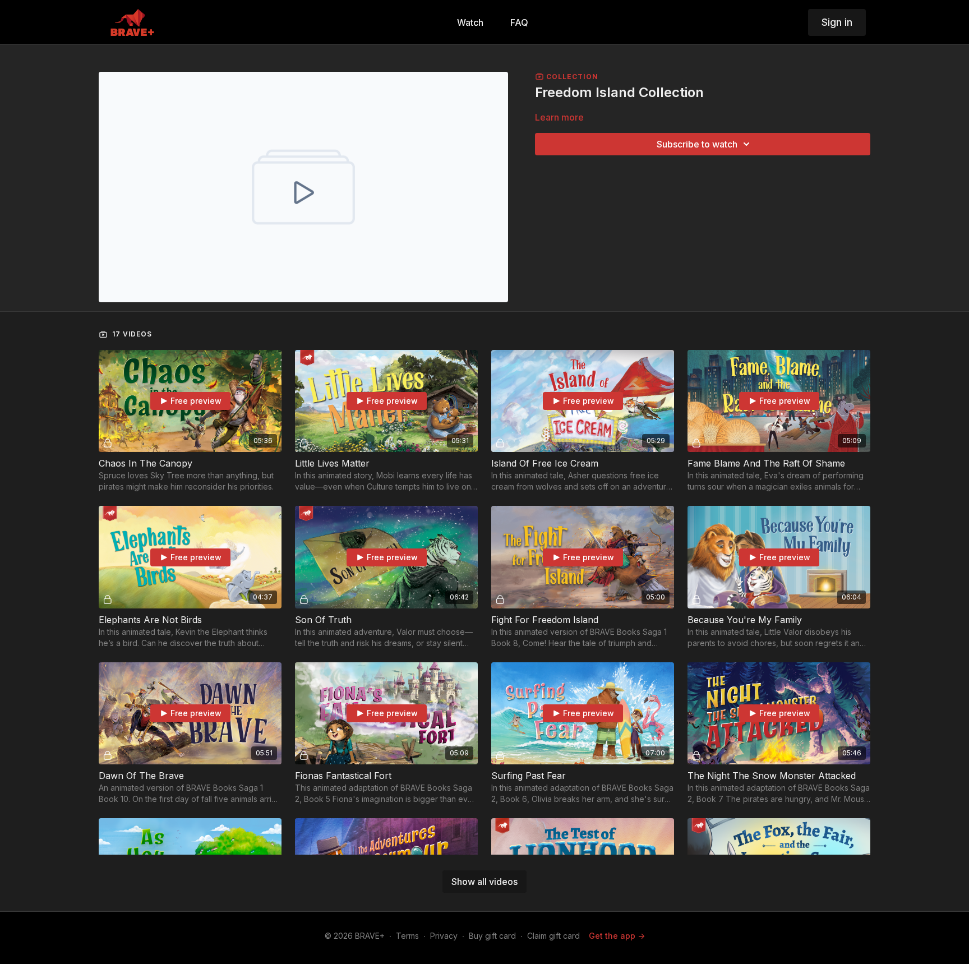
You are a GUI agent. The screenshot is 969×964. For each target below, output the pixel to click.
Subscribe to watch (697, 144)
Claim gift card (553, 935)
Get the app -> (617, 935)
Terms (407, 935)
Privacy (444, 935)
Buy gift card (492, 935)
